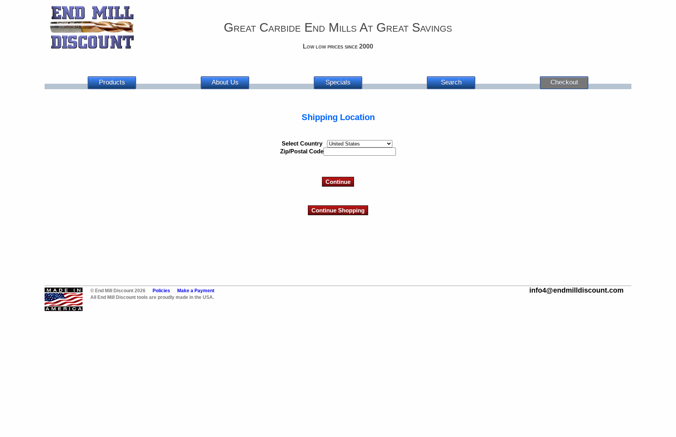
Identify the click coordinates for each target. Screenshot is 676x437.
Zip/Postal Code (302, 151)
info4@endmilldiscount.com (576, 290)
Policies (161, 290)
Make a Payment (195, 290)
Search (451, 82)
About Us (225, 82)
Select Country (302, 143)
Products (112, 82)
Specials (338, 82)
